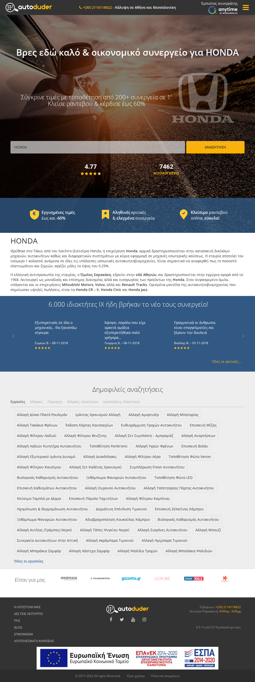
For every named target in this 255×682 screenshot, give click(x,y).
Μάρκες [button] (36, 401)
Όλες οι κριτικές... (227, 361)
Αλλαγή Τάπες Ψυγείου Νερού (104, 530)
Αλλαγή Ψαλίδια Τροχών (138, 550)
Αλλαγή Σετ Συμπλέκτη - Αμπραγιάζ (144, 435)
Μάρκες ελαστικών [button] (82, 401)
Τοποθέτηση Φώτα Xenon (190, 456)
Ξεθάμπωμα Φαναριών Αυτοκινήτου (116, 477)
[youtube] (133, 619)
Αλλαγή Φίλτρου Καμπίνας (148, 498)
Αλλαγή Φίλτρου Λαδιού (36, 435)
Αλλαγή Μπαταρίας (183, 414)
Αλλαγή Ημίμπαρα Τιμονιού (165, 540)
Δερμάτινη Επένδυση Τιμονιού (121, 509)
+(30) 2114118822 (228, 607)
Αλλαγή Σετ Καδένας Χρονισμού (95, 467)
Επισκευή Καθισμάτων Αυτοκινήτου (47, 488)
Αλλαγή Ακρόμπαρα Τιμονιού (110, 540)
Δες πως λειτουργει (28, 614)
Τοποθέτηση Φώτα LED (173, 477)
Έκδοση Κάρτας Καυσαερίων (89, 425)
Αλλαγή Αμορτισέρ (143, 414)
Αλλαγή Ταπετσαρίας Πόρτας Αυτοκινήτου (179, 488)
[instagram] (144, 619)
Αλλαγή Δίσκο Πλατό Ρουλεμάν (42, 414)
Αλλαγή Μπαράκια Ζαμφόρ (39, 550)
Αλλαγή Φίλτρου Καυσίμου (39, 467)
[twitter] (122, 619)
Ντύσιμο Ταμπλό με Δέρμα (39, 498)
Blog (18, 627)
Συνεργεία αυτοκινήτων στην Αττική (47, 540)
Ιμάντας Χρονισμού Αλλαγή (98, 414)
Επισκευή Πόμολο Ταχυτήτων (93, 498)
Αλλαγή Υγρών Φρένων (154, 446)
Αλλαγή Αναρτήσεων (198, 435)
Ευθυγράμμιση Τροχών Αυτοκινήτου (151, 425)
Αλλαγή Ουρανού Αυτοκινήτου (110, 488)
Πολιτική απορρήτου (165, 676)
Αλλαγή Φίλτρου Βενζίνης (85, 435)
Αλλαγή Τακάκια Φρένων (37, 425)
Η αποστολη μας (27, 607)
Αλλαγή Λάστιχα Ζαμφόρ (89, 550)
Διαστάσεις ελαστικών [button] (121, 401)
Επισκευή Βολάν (194, 446)
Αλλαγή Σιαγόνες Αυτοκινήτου (162, 530)
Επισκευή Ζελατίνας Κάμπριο (179, 509)
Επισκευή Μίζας (203, 425)
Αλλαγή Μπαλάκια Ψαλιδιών (189, 550)
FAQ (17, 620)
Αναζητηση (215, 147)
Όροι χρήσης (136, 676)
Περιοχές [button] (55, 401)
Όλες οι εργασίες (28, 561)
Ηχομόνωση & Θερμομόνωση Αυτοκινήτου (52, 509)
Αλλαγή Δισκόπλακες (100, 456)
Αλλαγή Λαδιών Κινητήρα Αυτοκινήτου (49, 446)
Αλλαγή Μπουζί (208, 530)
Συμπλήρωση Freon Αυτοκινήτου (157, 467)
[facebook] (111, 619)
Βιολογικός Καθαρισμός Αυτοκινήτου (47, 477)
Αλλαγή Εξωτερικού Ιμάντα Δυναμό (46, 456)
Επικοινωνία (23, 634)
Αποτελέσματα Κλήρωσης (34, 641)
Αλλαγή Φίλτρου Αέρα (143, 456)
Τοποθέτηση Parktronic (108, 446)
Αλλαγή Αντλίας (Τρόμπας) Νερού (44, 530)
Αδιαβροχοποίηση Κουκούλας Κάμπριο (117, 519)
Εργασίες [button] (17, 401)
